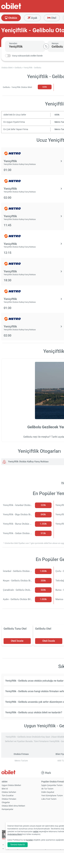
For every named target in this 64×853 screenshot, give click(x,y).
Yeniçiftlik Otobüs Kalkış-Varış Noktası (28, 461)
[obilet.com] (18, 8)
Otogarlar (6, 802)
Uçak (33, 17)
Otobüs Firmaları (9, 799)
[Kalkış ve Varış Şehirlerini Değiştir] (46, 46)
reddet (35, 831)
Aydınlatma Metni (14, 834)
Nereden (13, 43)
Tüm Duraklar (8, 795)
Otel (53, 17)
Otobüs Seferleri (9, 792)
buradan (29, 840)
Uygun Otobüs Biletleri (11, 785)
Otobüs (12, 17)
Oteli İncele (17, 640)
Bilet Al (5, 789)
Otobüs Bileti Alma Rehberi (13, 806)
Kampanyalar (7, 809)
